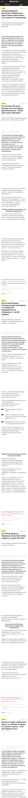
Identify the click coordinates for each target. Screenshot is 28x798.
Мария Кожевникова (7, 520)
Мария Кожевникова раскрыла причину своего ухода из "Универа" (13, 513)
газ (16, 707)
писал (3, 91)
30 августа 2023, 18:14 (6, 731)
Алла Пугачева (22, 707)
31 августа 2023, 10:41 (6, 540)
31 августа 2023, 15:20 (6, 115)
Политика (7, 4)
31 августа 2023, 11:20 (6, 317)
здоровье (13, 288)
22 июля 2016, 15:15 (5, 20)
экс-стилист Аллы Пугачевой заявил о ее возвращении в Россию (12, 699)
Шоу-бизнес (19, 288)
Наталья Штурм (5, 290)
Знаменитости (5, 288)
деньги (12, 707)
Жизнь (21, 4)
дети (12, 518)
